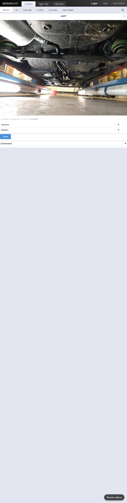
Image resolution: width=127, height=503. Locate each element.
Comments (6, 143)
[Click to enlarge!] (63, 67)
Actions (5, 124)
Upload (58, 4)
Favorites (53, 9)
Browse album (114, 497)
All (16, 9)
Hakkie (28, 4)
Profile (40, 9)
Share (5, 136)
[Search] (122, 10)
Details (4, 130)
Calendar (27, 9)
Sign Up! (43, 4)
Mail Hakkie (68, 9)
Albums (6, 9)
